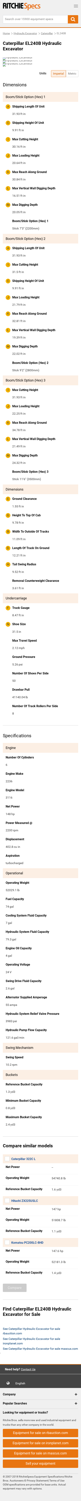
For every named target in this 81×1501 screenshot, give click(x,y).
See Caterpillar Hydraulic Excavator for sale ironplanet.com (31, 1341)
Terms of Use (56, 1480)
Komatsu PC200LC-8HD (27, 1242)
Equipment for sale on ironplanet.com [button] (41, 1443)
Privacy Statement (37, 1480)
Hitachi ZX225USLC (24, 1201)
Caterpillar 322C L (23, 1159)
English (21, 1383)
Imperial (58, 73)
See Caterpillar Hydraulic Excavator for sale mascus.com (40, 1348)
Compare (15, 1288)
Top (74, 1495)
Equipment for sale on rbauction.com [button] (40, 1433)
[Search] (73, 19)
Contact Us (28, 1369)
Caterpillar (47, 33)
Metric (72, 73)
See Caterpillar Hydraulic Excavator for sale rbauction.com (31, 1331)
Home (6, 33)
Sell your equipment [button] (40, 1463)
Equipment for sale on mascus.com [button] (40, 1453)
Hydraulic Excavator (25, 33)
